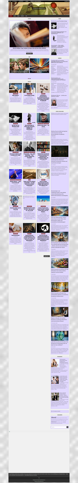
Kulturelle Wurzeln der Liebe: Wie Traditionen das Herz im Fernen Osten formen (19, 71)
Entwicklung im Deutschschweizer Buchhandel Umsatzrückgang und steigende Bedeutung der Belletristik (43, 98)
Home (10, 1)
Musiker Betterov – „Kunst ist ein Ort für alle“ (15, 182)
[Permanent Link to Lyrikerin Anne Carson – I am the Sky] (43, 118)
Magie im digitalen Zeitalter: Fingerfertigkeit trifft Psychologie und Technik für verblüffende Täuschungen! (39, 71)
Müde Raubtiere (15, 95)
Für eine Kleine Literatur (29, 95)
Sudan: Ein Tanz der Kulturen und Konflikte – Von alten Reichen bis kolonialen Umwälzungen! (29, 183)
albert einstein (60, 423)
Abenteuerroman (65, 419)
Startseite (10, 15)
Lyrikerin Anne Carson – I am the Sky (43, 126)
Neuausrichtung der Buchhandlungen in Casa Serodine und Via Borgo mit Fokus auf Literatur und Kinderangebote (29, 238)
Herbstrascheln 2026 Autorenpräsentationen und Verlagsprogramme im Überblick (58, 79)
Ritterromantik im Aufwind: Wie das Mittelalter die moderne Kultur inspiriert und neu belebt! (59, 271)
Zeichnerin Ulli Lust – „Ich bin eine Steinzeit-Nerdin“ (59, 96)
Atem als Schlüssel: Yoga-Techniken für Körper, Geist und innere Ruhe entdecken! (29, 48)
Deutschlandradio (40, 123)
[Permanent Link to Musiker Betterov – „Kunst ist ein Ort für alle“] (15, 174)
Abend (53, 417)
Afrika (65, 420)
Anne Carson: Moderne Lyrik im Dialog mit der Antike (15, 154)
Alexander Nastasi (53, 423)
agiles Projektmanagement (56, 420)
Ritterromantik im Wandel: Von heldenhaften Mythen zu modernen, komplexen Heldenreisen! (59, 295)
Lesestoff (27, 1)
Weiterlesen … (64, 143)
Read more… (65, 42)
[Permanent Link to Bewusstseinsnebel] (15, 228)
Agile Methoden (55, 419)
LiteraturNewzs (15, 93)
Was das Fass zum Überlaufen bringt (15, 126)
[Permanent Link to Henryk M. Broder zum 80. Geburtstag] (15, 200)
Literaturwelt (15, 123)
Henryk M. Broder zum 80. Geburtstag (15, 208)
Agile (52, 419)
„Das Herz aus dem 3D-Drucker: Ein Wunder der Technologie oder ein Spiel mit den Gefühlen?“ (59, 343)
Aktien (57, 423)
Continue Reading (30, 53)
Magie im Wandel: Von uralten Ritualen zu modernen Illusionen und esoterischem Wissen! (59, 320)
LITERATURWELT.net (39, 8)
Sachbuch (22, 15)
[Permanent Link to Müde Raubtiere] (15, 88)
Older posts (46, 256)
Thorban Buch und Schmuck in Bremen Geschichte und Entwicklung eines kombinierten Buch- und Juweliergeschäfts (43, 156)
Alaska (52, 420)
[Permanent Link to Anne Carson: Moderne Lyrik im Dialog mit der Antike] (15, 146)
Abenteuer (54, 421)
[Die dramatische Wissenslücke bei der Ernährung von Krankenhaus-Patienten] (55, 366)
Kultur (15, 15)
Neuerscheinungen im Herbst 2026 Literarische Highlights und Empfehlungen (29, 127)
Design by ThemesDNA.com (39, 481)
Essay (26, 15)
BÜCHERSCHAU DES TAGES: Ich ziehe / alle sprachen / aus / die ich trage (29, 209)
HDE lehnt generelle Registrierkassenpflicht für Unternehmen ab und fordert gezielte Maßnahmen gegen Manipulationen (43, 238)
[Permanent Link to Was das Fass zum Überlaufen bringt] (15, 118)
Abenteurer (61, 419)
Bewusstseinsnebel (15, 235)
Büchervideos (21, 1)
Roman (18, 15)
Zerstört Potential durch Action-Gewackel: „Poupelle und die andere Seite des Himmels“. (43, 209)
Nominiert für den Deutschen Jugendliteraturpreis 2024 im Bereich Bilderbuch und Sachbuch (59, 61)
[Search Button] (39, 478)
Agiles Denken (63, 420)
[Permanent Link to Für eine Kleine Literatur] (29, 88)
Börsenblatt (43, 93)
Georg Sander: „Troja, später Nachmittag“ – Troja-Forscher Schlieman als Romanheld (29, 155)
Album (58, 419)
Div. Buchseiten (14, 1)
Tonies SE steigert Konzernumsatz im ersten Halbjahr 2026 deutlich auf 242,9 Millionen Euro (43, 183)
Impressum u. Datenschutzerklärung (36, 1)
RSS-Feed (62, 363)
